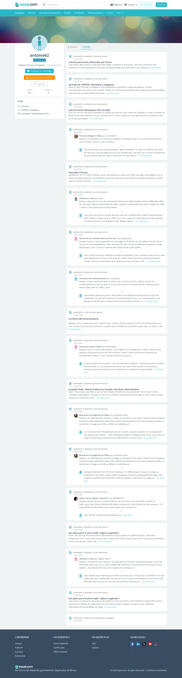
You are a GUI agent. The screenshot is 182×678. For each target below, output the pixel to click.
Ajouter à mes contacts (41, 77)
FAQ (94, 643)
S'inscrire (161, 4)
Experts (95, 647)
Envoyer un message (41, 71)
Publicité (19, 647)
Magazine (118, 4)
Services (32, 12)
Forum (110, 12)
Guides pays (59, 647)
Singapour (19, 12)
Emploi (67, 12)
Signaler (41, 84)
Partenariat (20, 656)
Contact (18, 643)
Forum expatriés (61, 643)
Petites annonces (95, 12)
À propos (72, 46)
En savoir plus (155, 67)
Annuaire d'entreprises (50, 12)
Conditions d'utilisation (156, 670)
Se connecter (146, 4)
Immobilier (79, 12)
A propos (19, 651)
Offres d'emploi (60, 651)
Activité (86, 46)
